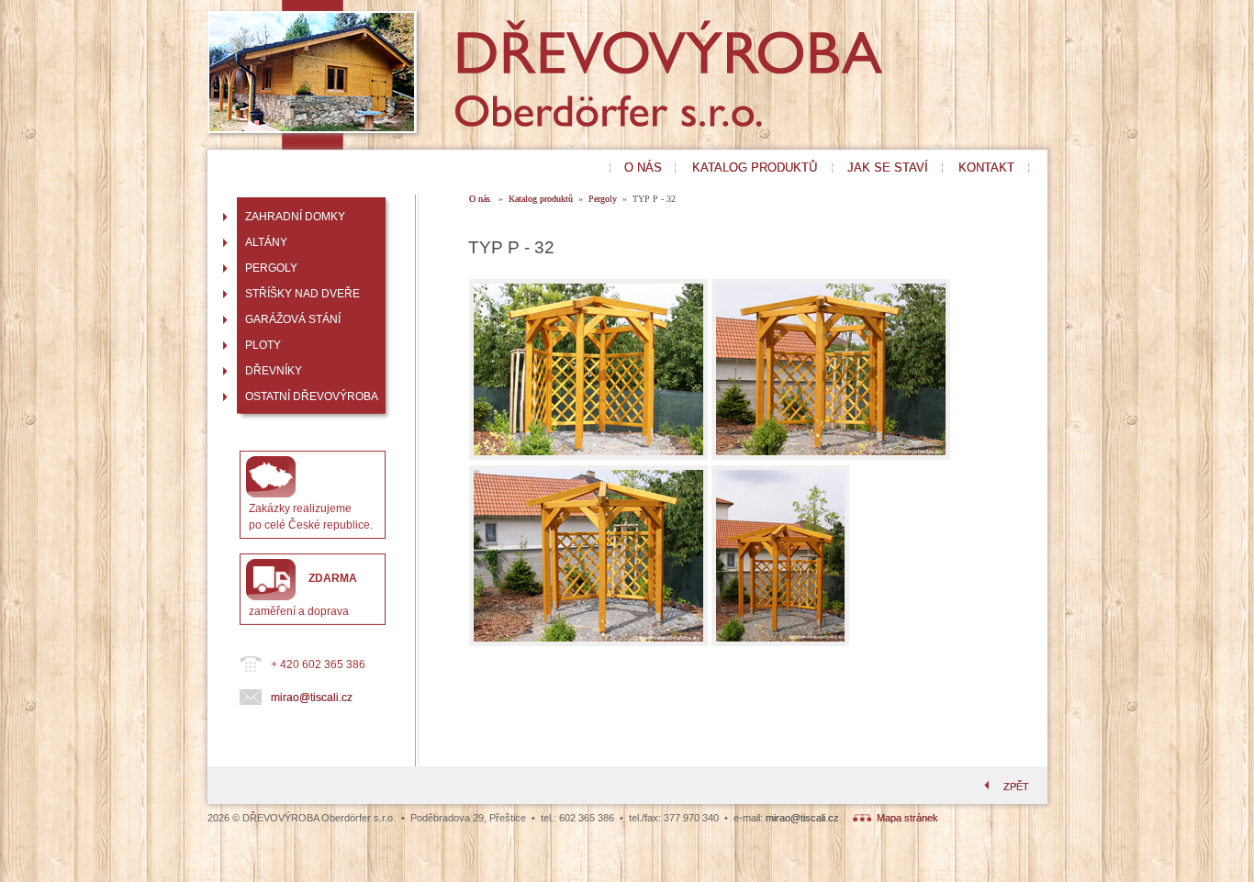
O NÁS (643, 167)
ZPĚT (1016, 786)
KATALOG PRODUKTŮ (754, 167)
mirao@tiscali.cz (312, 697)
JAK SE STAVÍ (887, 167)
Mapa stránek (904, 817)
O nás (481, 199)
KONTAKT (986, 167)
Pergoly (602, 199)
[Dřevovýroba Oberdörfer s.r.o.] (515, 140)
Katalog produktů (541, 199)
